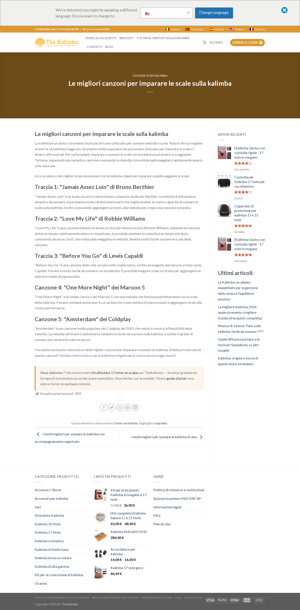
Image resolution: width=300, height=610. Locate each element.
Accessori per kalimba (51, 498)
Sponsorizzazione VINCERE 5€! (177, 498)
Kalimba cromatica (49, 541)
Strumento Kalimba (49, 515)
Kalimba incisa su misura (53, 558)
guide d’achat (176, 378)
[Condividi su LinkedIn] (135, 407)
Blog (109, 47)
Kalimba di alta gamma (52, 566)
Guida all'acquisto (100, 38)
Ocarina (41, 583)
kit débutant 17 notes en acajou (115, 372)
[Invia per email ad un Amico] (119, 407)
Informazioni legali (167, 507)
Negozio (126, 38)
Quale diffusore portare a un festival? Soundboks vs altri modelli (239, 344)
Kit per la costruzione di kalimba (59, 575)
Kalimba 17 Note (48, 532)
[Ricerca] (204, 42)
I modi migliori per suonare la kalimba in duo (164, 437)
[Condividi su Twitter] (111, 407)
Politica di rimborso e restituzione (178, 490)
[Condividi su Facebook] (103, 407)
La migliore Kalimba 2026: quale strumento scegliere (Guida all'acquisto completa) (240, 312)
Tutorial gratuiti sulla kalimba (163, 38)
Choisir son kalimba (149, 75)
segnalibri (161, 423)
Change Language (214, 12)
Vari (38, 507)
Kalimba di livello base (52, 549)
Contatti (94, 47)
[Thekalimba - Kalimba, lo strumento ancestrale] (57, 42)
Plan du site (161, 524)
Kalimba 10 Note (48, 524)
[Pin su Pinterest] (127, 407)
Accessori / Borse (48, 490)
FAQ (156, 515)
